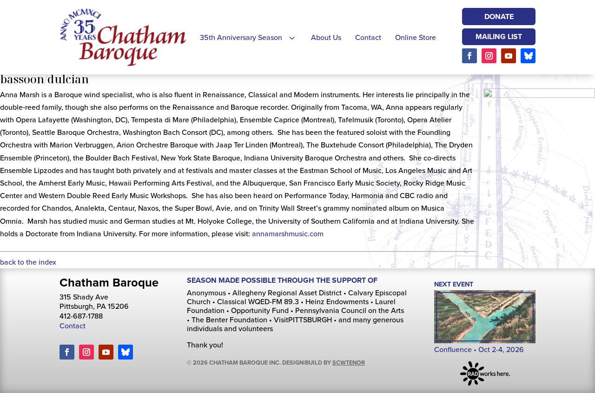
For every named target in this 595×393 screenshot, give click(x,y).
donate (499, 16)
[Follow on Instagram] (489, 55)
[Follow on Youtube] (508, 55)
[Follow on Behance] (528, 55)
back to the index (28, 262)
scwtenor (348, 362)
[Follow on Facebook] (469, 55)
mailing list (499, 36)
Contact (73, 325)
